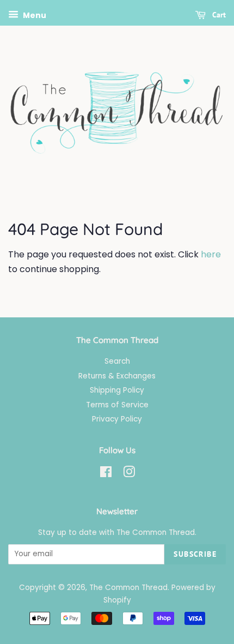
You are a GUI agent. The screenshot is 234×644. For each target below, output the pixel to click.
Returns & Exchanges (117, 376)
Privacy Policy (117, 419)
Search (117, 361)
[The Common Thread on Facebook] (106, 474)
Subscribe (195, 554)
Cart (218, 15)
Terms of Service (117, 405)
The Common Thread (128, 587)
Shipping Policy (117, 390)
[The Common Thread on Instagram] (129, 474)
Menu (33, 15)
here (211, 254)
